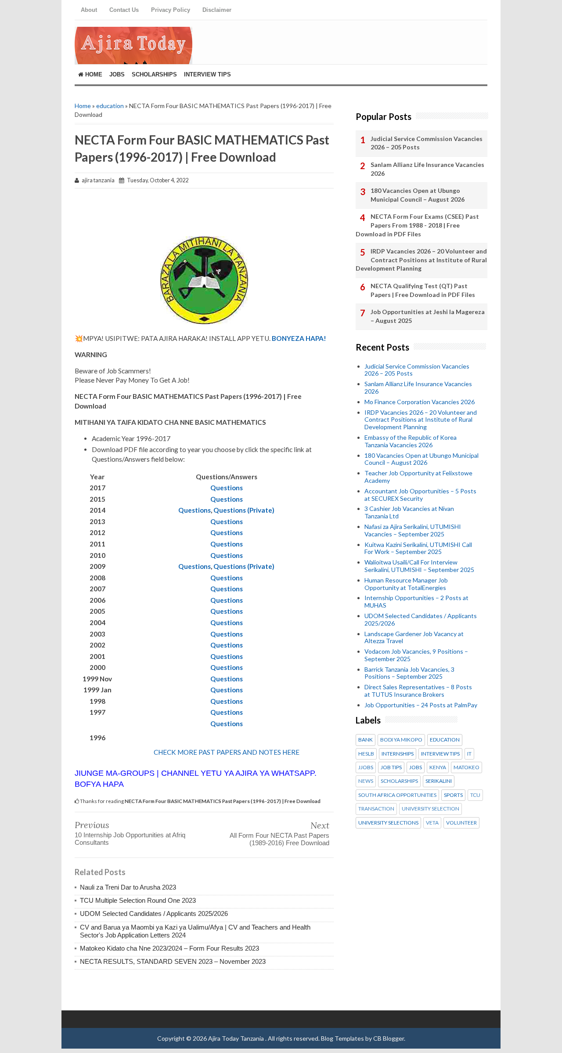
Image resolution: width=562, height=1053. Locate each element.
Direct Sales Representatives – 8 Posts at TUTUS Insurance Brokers (418, 690)
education (110, 105)
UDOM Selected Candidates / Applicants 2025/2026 (154, 913)
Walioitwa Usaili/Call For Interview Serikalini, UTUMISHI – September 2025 (419, 565)
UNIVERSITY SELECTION (430, 809)
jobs (415, 767)
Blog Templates (342, 1038)
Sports (453, 795)
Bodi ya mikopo (401, 740)
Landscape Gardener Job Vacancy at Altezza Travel (414, 637)
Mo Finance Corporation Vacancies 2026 (419, 401)
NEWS (365, 781)
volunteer (461, 823)
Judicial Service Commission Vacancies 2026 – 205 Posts (427, 143)
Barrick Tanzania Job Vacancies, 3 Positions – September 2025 (409, 673)
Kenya (437, 767)
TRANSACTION (376, 809)
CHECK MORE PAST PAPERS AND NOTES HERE (226, 752)
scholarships (399, 781)
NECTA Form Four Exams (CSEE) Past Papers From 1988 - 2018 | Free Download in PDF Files (417, 225)
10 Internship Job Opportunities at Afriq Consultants (130, 838)
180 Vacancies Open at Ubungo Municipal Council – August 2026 (418, 195)
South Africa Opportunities (397, 795)
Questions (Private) (243, 510)
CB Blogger (388, 1038)
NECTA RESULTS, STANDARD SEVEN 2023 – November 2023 (173, 961)
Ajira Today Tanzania (236, 1038)
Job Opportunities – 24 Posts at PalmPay (420, 705)
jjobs (365, 767)
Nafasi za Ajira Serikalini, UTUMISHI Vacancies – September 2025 (412, 530)
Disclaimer (216, 10)
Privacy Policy (170, 10)
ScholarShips (154, 74)
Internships (398, 754)
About (89, 10)
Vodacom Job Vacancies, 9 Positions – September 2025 (416, 655)
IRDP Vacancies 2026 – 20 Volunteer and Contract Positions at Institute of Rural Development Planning (421, 259)
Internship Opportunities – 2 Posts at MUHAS (416, 601)
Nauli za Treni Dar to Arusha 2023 (128, 887)
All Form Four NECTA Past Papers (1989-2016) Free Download (279, 839)
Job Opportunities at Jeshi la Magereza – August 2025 (428, 316)
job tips (391, 767)
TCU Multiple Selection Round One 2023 (138, 900)
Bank (365, 740)
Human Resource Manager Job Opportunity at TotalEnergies (406, 583)
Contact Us (124, 10)
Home (92, 74)
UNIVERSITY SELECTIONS (388, 823)
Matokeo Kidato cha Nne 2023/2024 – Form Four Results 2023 (169, 948)
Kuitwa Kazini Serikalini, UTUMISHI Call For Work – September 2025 (418, 548)
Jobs (117, 74)
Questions (226, 488)
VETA (432, 823)
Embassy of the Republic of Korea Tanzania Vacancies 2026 (410, 441)
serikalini (438, 781)
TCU (475, 795)
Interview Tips (207, 74)
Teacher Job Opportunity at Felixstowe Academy (418, 476)
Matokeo (466, 767)
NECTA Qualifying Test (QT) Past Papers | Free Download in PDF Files (423, 290)
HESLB (366, 754)
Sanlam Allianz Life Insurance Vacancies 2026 (427, 169)
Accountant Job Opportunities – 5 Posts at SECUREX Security (420, 494)
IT (469, 754)
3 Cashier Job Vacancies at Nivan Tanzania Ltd (409, 512)
